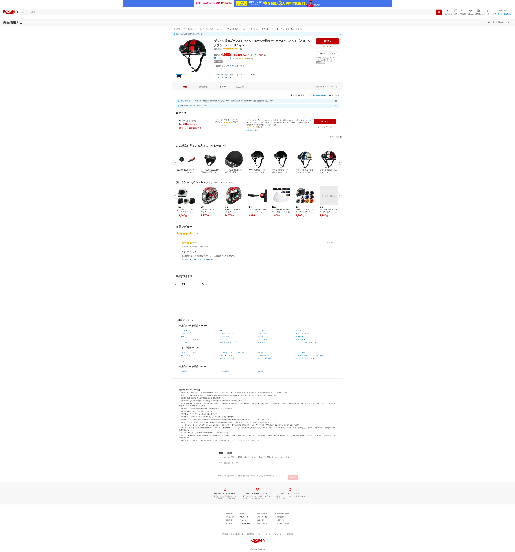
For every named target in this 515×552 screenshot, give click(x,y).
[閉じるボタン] (340, 34)
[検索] (439, 12)
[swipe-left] (176, 162)
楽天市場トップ (179, 29)
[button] (456, 12)
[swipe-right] (339, 162)
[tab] (185, 86)
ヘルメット (220, 29)
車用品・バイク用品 (195, 29)
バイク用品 (209, 29)
